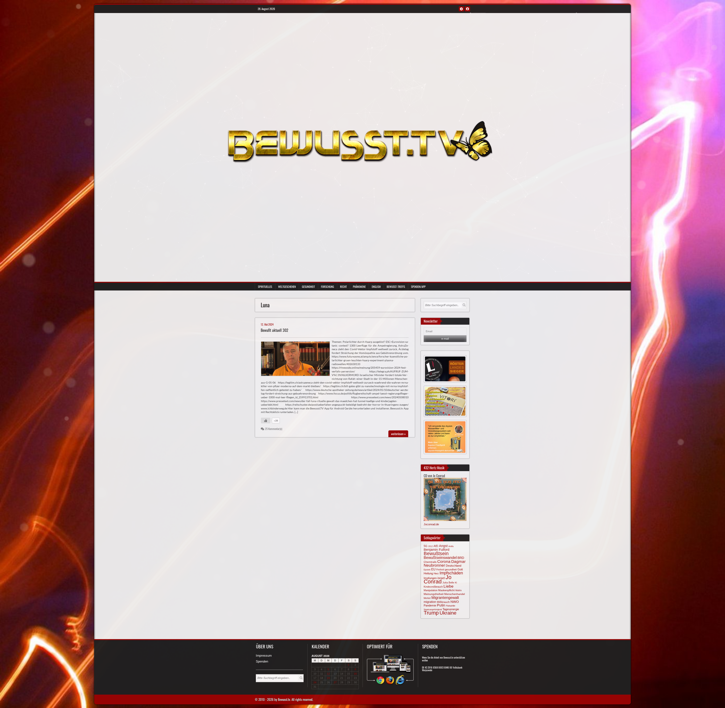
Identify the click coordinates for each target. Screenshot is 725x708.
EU (433, 569)
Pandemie (430, 605)
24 (314, 682)
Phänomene (359, 286)
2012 (430, 546)
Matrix (458, 590)
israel (441, 578)
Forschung (327, 286)
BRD (460, 558)
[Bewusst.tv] (360, 141)
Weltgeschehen (287, 286)
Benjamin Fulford (436, 550)
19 (328, 677)
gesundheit (451, 569)
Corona (443, 561)
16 (355, 673)
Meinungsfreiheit (433, 594)
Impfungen (430, 578)
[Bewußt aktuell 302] (297, 360)
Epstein (427, 570)
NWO (454, 602)
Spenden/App (418, 286)
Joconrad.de (431, 524)
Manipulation (430, 590)
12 (328, 673)
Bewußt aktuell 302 (274, 330)
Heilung (428, 573)
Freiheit (440, 569)
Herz (436, 573)
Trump (431, 613)
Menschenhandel (454, 594)
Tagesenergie (451, 609)
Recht (343, 286)
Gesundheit (308, 286)
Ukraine (448, 613)
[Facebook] (467, 8)
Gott (460, 569)
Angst (443, 546)
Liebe (448, 586)
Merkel (427, 598)
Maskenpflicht (446, 590)
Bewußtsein (436, 553)
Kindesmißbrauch (433, 586)
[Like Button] (265, 420)
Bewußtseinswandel (440, 557)
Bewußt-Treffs (396, 286)
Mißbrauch (443, 601)
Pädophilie (450, 606)
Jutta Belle (448, 582)
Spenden (262, 661)
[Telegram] (461, 8)
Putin (441, 605)
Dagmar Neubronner (445, 563)
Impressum (264, 655)
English (376, 286)
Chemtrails (430, 561)
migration (430, 601)
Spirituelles (265, 286)
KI (456, 582)
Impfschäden (451, 573)
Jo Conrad (437, 579)
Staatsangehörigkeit (433, 609)
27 (335, 682)
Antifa (451, 546)
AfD (435, 546)
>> (398, 434)
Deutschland (453, 565)
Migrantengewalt (445, 598)
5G (425, 546)
